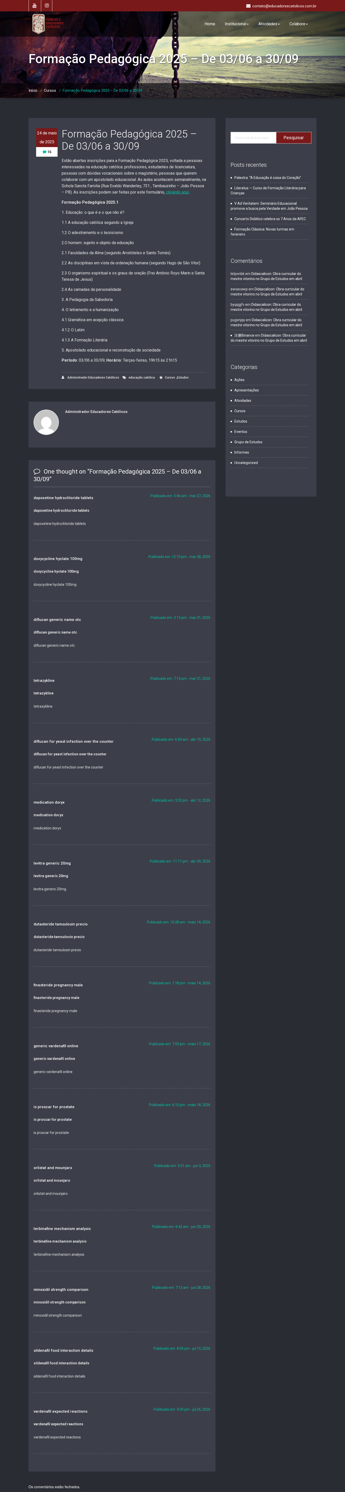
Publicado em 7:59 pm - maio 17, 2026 (179, 1044)
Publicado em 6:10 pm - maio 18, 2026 (179, 1105)
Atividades (267, 23)
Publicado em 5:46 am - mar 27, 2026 (180, 496)
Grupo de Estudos (248, 442)
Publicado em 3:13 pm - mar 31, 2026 (180, 618)
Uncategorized (246, 463)
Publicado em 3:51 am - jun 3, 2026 (182, 1166)
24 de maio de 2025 (47, 137)
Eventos (240, 432)
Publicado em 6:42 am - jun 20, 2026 (181, 1227)
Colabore (297, 23)
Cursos (50, 90)
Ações (239, 380)
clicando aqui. (178, 192)
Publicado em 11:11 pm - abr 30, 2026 (180, 861)
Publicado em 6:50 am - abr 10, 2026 (181, 739)
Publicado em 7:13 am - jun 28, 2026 (181, 1288)
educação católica (142, 377)
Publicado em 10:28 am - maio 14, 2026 (178, 922)
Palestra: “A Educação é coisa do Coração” (267, 178)
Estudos (183, 377)
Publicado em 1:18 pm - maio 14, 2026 (179, 983)
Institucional (235, 23)
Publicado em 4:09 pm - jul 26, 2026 (182, 1409)
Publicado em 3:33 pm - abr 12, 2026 (181, 800)
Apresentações (246, 390)
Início (33, 90)
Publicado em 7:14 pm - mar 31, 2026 (180, 679)
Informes (241, 452)
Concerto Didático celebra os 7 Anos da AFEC (270, 219)
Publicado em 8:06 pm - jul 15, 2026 (182, 1348)
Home (210, 23)
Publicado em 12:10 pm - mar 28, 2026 (179, 557)
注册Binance (244, 335)
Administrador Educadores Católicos (92, 377)
